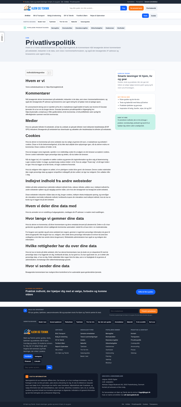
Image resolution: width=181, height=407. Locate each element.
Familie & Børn (82, 16)
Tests (145, 16)
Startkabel (120, 28)
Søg (123, 8)
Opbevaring (110, 353)
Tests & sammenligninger (89, 337)
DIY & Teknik (69, 16)
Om (62, 2)
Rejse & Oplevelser (97, 16)
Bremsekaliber (67, 28)
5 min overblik (141, 322)
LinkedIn (37, 361)
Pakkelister (69, 322)
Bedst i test (41, 22)
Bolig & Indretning (54, 16)
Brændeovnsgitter (82, 28)
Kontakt (133, 333)
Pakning (108, 356)
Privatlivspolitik (75, 2)
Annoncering (135, 346)
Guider (153, 16)
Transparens (139, 2)
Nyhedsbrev (130, 2)
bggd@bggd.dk (144, 392)
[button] (2, 37)
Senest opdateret (55, 322)
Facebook (28, 356)
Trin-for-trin (63, 22)
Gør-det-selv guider (104, 322)
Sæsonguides (85, 22)
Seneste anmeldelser (151, 2)
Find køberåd (151, 8)
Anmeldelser (119, 322)
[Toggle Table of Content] (48, 73)
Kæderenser (110, 28)
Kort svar (152, 322)
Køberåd (74, 22)
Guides (82, 340)
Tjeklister (52, 22)
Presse (133, 350)
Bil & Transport (39, 16)
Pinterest (28, 361)
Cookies (145, 404)
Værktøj (108, 359)
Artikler (66, 2)
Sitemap (133, 353)
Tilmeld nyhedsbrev (149, 311)
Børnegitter (55, 28)
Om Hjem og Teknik (62, 353)
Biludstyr (109, 363)
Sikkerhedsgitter (96, 28)
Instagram (38, 356)
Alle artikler (59, 350)
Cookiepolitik (135, 343)
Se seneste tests (136, 8)
